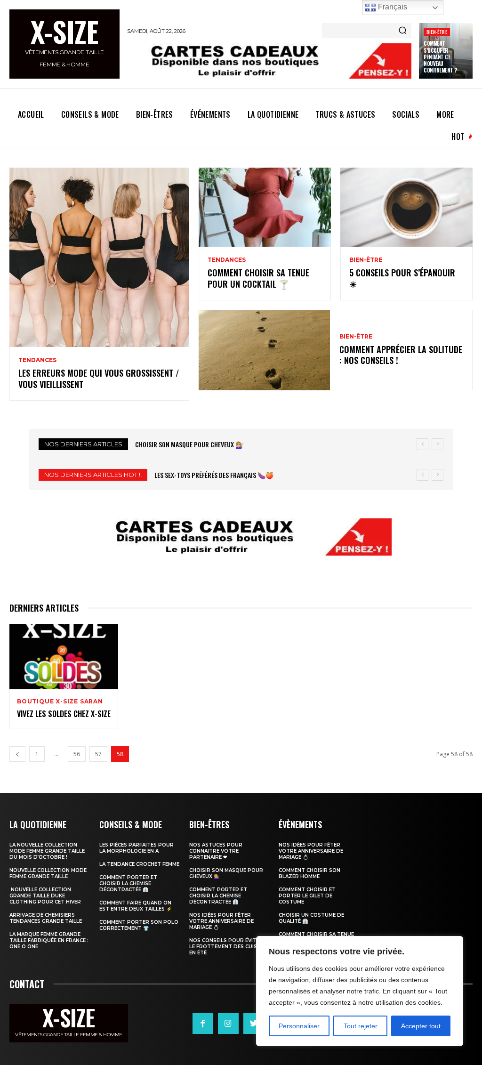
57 (98, 754)
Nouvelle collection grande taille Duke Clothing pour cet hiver (45, 896)
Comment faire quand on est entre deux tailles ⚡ (135, 906)
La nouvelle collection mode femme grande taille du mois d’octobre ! (47, 851)
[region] (359, 991)
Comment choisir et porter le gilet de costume (307, 896)
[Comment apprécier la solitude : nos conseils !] (264, 350)
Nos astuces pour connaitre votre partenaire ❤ (215, 851)
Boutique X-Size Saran (60, 701)
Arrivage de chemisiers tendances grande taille (45, 918)
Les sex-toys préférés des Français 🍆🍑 (213, 475)
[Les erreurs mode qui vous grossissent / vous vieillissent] (99, 257)
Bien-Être (436, 31)
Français (391, 7)
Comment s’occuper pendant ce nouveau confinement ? (440, 57)
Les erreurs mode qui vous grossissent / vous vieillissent (98, 378)
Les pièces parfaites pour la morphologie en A (136, 848)
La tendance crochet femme (139, 864)
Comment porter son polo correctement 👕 (138, 925)
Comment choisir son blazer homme (309, 873)
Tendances (37, 360)
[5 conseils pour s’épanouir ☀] (406, 207)
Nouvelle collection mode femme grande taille (48, 873)
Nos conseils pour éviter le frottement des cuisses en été (227, 946)
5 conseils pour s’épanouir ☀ (402, 278)
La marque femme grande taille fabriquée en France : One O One (48, 940)
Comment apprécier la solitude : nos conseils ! (400, 354)
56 (76, 754)
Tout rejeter (361, 1026)
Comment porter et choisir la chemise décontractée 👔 (128, 883)
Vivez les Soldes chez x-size (64, 713)
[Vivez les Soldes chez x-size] (63, 656)
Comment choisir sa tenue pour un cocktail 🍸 (258, 278)
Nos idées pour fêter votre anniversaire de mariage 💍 (221, 921)
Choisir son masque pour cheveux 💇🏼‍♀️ (189, 444)
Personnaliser (299, 1026)
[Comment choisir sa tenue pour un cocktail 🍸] (265, 207)
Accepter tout (421, 1026)
